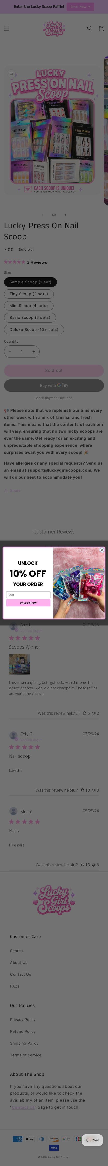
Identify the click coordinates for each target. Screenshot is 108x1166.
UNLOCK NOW (28, 602)
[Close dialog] (102, 550)
